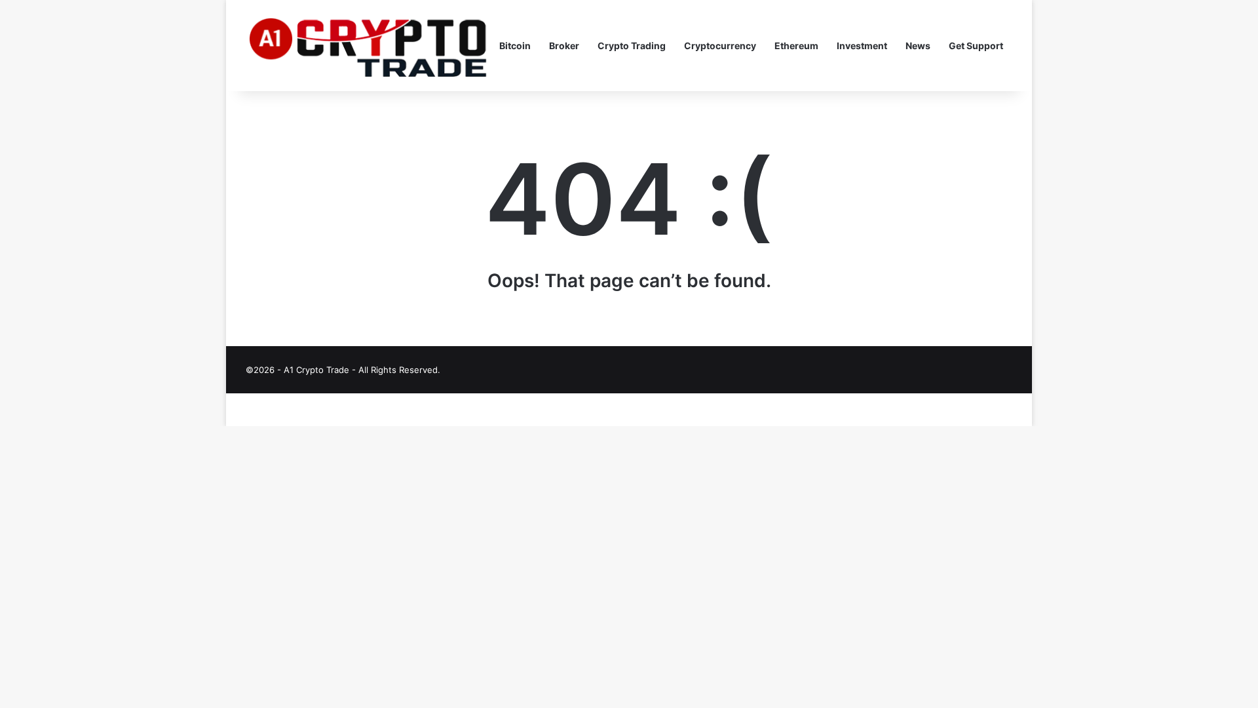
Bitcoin (515, 45)
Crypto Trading (632, 45)
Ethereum (796, 45)
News (917, 45)
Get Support (976, 45)
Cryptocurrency (720, 45)
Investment (862, 45)
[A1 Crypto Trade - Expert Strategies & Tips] (368, 46)
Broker (564, 45)
